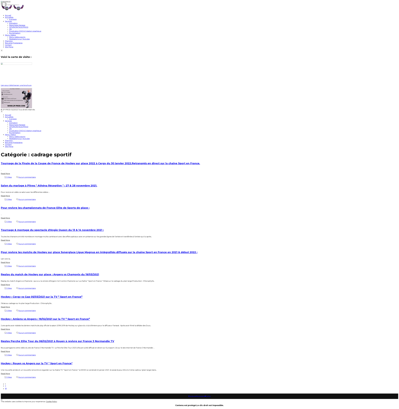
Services (8, 121)
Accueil (8, 115)
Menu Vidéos (10, 135)
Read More (5, 174)
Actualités (9, 117)
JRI (10, 129)
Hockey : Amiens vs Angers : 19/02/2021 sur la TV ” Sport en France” (45, 318)
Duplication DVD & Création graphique (25, 131)
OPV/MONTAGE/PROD (18, 127)
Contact (8, 145)
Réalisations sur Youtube (19, 139)
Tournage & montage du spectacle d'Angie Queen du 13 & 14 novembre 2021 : (52, 229)
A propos (13, 119)
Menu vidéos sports (17, 137)
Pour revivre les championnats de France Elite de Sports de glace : (45, 207)
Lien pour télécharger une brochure (16, 85)
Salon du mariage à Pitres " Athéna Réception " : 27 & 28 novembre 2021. (49, 185)
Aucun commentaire (27, 177)
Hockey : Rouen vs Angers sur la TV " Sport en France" (37, 363)
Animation (13, 123)
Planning (9, 141)
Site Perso (9, 147)
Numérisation (14, 133)
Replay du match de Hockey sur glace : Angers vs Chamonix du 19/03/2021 (50, 274)
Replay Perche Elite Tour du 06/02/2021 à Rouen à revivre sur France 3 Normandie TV (57, 341)
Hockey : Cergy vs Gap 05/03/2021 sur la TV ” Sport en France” (42, 296)
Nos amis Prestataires (13, 143)
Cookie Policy (51, 402)
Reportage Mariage (17, 125)
